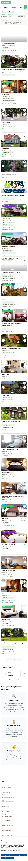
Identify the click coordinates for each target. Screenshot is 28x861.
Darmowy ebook (6, 811)
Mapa (12, 11)
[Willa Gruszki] (14, 370)
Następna (19, 659)
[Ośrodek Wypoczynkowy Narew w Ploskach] (14, 192)
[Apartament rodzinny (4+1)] (14, 244)
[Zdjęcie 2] (13, 66)
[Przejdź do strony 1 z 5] (9, 680)
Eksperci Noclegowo (7, 816)
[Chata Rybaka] (14, 393)
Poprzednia (9, 659)
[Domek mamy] (14, 146)
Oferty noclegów (6, 785)
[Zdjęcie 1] (12, 66)
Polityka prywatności (22, 839)
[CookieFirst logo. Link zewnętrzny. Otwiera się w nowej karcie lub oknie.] (1, 840)
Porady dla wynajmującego (9, 814)
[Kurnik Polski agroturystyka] (14, 169)
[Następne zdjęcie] (24, 35)
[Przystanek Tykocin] (14, 295)
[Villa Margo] (14, 516)
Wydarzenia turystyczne (8, 794)
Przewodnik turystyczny (8, 797)
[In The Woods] (14, 93)
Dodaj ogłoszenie (6, 787)
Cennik (4, 809)
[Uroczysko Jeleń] (14, 217)
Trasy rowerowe (6, 792)
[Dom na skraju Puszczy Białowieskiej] (14, 420)
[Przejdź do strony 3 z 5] (14, 680)
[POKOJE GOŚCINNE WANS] (14, 542)
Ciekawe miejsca (6, 790)
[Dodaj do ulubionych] (24, 31)
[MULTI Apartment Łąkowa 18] (14, 446)
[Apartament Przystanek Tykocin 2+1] (14, 270)
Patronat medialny (6, 830)
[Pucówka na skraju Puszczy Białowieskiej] (14, 641)
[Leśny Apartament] (14, 591)
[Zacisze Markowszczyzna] (14, 41)
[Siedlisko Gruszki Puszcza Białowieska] (14, 346)
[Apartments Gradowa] (14, 469)
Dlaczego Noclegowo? (7, 825)
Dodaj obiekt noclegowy (8, 804)
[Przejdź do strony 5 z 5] (18, 680)
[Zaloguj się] (25, 2)
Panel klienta (5, 806)
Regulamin (5, 833)
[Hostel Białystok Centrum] (14, 567)
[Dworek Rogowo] (14, 120)
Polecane (21, 16)
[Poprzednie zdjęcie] (3, 35)
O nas (3, 823)
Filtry (5, 11)
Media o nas (5, 828)
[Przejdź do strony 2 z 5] (12, 680)
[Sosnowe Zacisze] (14, 616)
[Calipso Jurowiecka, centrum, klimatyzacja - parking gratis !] (14, 492)
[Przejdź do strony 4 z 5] (16, 680)
